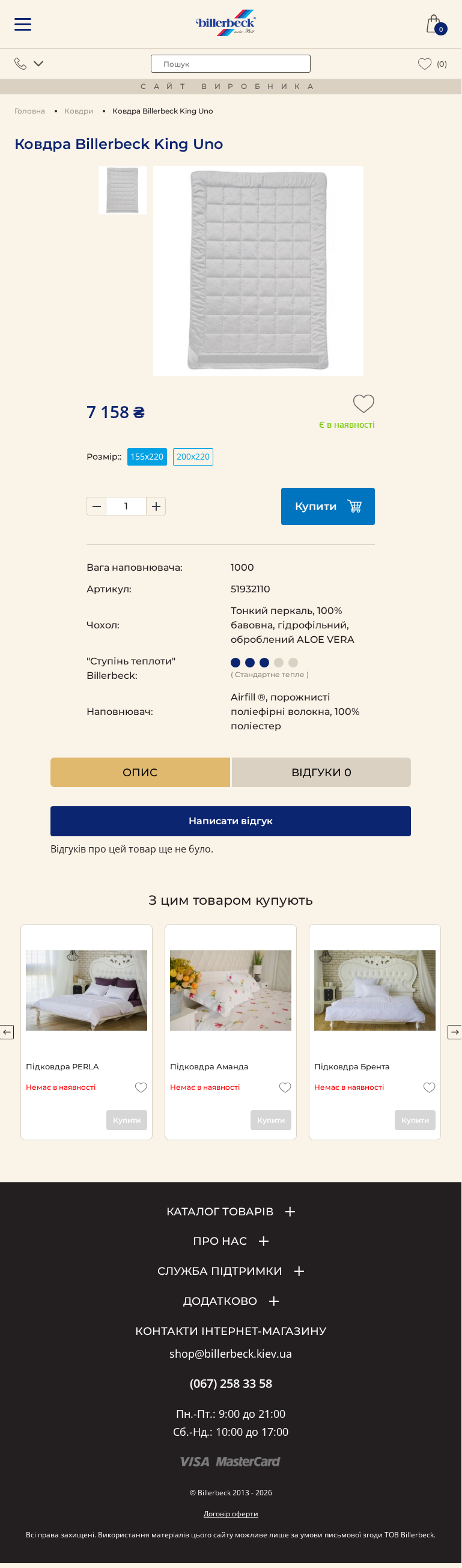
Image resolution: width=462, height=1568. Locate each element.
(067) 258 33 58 (231, 1384)
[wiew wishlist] (425, 64)
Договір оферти (231, 1513)
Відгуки (321, 772)
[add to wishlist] (364, 407)
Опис (140, 772)
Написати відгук (231, 821)
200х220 (193, 456)
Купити (316, 506)
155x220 (146, 456)
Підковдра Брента (352, 1066)
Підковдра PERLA (62, 1066)
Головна (29, 110)
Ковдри (78, 110)
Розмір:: (104, 456)
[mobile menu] (22, 24)
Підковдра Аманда (209, 1066)
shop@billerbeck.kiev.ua (230, 1354)
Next (455, 1032)
